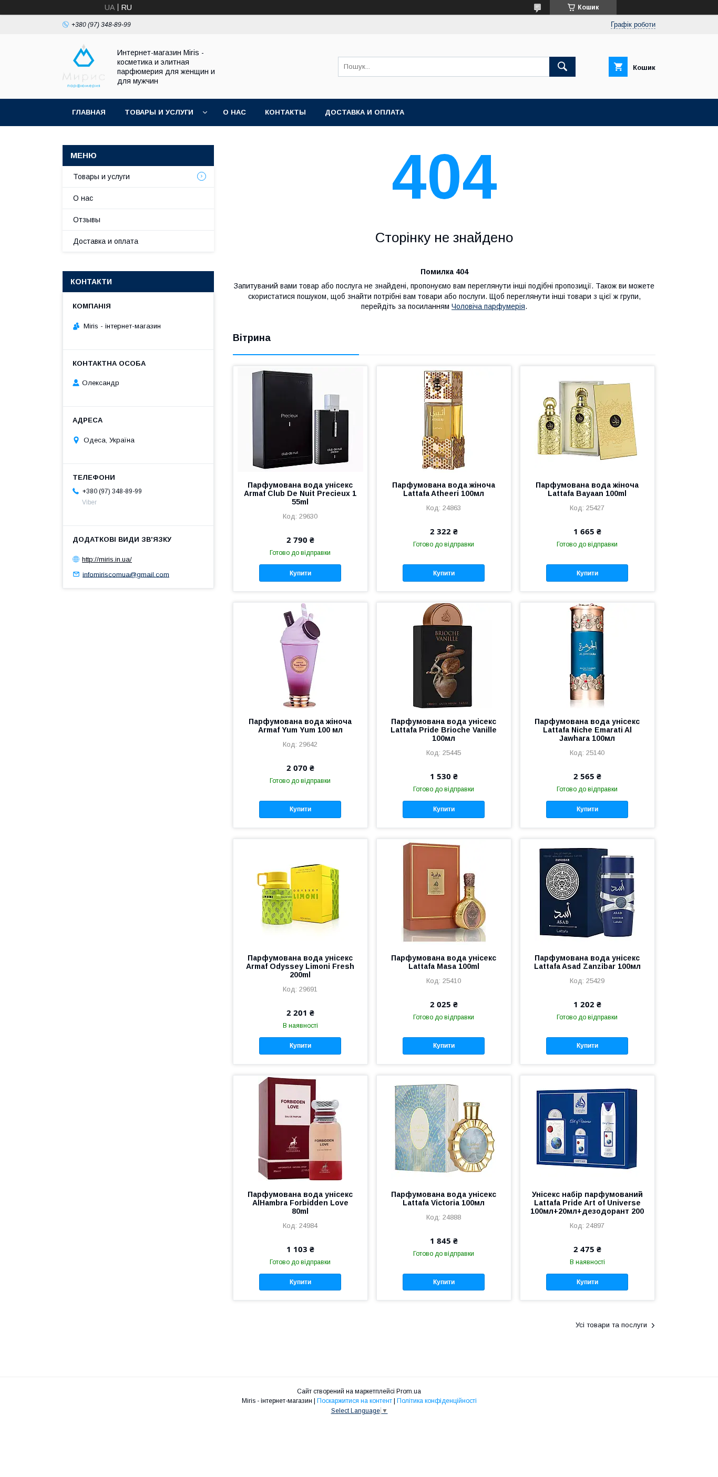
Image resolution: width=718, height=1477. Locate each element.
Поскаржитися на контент (354, 1400)
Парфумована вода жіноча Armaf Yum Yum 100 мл (300, 725)
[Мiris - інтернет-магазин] (84, 85)
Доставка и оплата (364, 112)
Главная (89, 112)
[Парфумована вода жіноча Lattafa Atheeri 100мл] (444, 418)
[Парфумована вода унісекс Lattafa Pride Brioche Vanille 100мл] (444, 655)
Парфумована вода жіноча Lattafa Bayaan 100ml (587, 489)
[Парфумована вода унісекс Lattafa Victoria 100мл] (444, 1128)
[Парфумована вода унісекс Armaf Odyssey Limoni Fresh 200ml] (300, 891)
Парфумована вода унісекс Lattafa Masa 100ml (443, 962)
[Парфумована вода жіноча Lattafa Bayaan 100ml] (587, 418)
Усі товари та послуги (611, 1325)
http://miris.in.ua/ (107, 559)
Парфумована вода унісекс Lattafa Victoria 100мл (443, 1198)
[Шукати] (562, 67)
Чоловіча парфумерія (488, 306)
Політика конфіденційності (437, 1400)
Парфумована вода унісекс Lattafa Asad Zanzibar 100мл (587, 962)
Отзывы (86, 219)
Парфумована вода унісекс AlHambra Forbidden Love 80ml (300, 1202)
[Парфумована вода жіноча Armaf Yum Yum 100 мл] (300, 655)
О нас (234, 112)
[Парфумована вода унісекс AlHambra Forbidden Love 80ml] (300, 1128)
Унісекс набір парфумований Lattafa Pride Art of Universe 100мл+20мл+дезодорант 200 (587, 1202)
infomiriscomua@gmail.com (126, 574)
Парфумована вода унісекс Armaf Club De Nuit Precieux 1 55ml (300, 493)
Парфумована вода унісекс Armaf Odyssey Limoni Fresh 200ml (300, 966)
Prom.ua (408, 1391)
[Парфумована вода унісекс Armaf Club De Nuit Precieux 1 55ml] (300, 418)
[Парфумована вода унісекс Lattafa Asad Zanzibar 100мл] (587, 891)
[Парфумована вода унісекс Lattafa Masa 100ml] (444, 891)
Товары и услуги (159, 112)
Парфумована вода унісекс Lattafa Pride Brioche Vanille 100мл (444, 729)
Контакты (285, 112)
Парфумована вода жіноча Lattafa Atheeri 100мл (443, 489)
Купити (300, 573)
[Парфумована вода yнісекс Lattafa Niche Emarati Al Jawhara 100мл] (587, 655)
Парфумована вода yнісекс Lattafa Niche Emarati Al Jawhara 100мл (587, 729)
